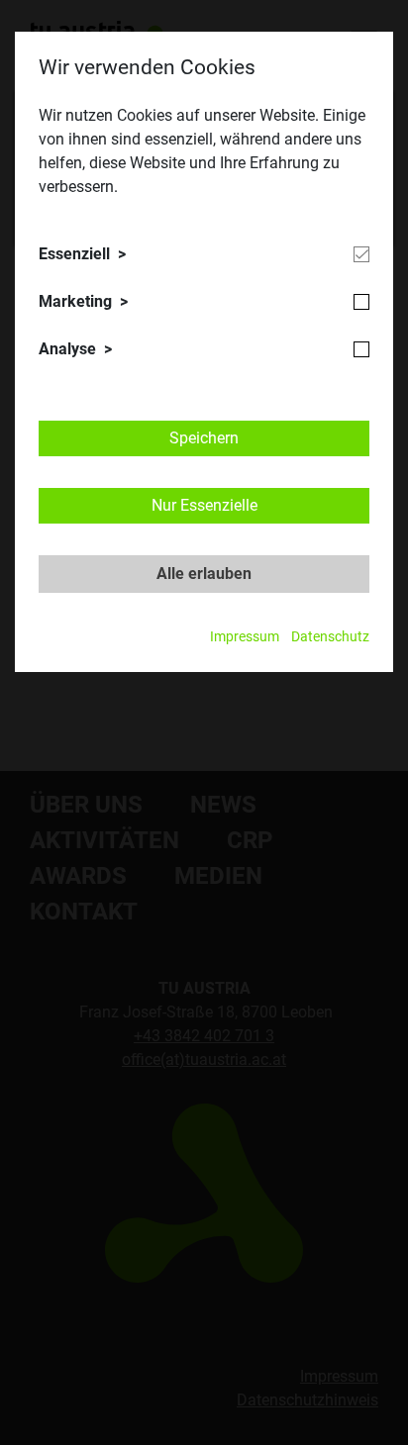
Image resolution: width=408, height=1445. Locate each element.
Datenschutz (330, 636)
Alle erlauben (204, 573)
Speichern (204, 438)
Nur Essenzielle (204, 505)
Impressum (244, 636)
